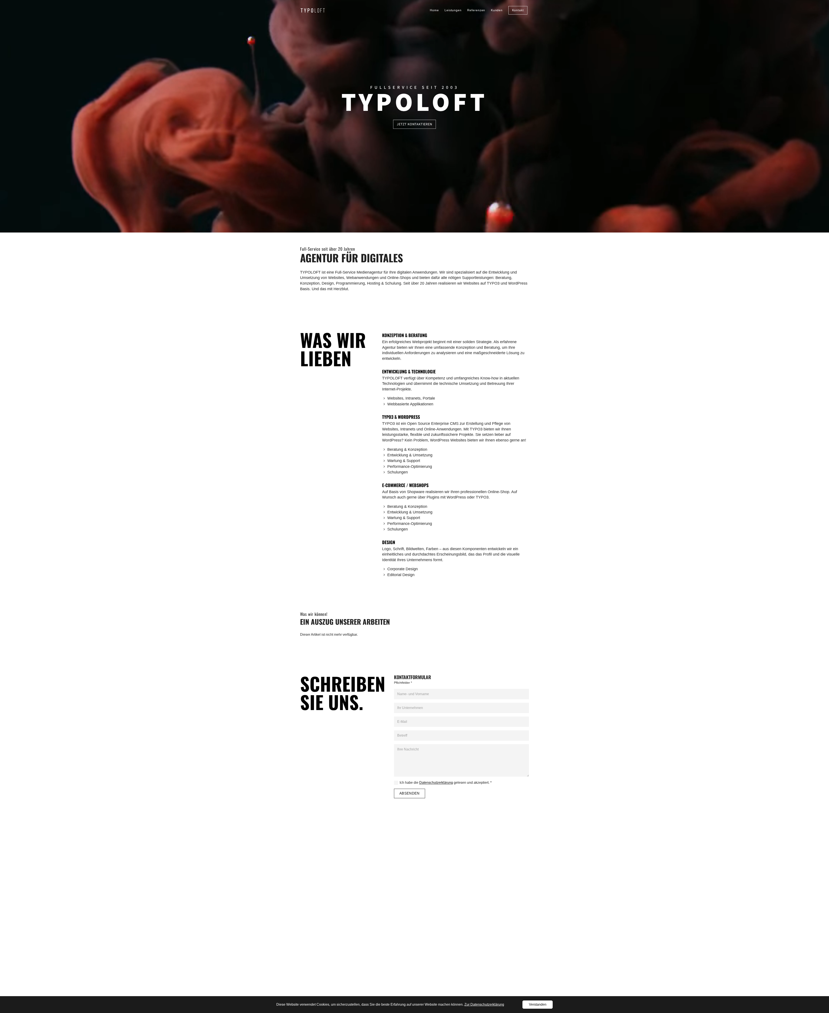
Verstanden (537, 1004)
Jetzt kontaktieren (414, 124)
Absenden (409, 793)
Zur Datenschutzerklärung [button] (484, 1004)
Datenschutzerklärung (436, 782)
